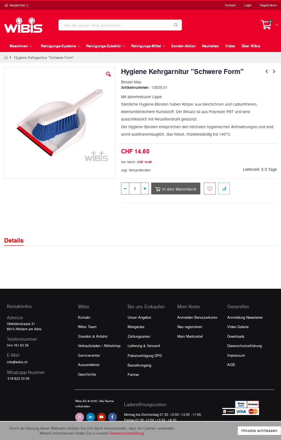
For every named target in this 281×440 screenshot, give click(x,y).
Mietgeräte (136, 326)
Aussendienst (89, 364)
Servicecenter (89, 355)
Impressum (236, 355)
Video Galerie (238, 326)
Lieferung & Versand (144, 345)
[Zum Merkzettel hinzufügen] (210, 188)
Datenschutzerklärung (244, 345)
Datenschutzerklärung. (127, 433)
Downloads (236, 336)
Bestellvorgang (139, 365)
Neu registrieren (189, 326)
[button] (108, 78)
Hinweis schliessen (259, 430)
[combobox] (120, 25)
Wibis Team (87, 326)
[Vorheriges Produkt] (267, 71)
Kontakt (230, 5)
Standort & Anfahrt (93, 336)
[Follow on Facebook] (112, 417)
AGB (231, 364)
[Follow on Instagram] (79, 417)
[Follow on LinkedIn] (90, 417)
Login (247, 5)
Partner (133, 374)
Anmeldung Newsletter (245, 317)
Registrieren (268, 5)
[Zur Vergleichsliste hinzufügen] (224, 188)
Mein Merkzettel (190, 336)
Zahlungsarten (139, 336)
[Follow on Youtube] (101, 417)
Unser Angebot (139, 317)
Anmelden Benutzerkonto (197, 317)
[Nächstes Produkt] (274, 71)
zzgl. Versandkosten (136, 169)
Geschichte (87, 374)
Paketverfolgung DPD (145, 355)
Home (6, 57)
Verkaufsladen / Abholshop (99, 345)
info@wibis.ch (17, 361)
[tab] (18, 235)
